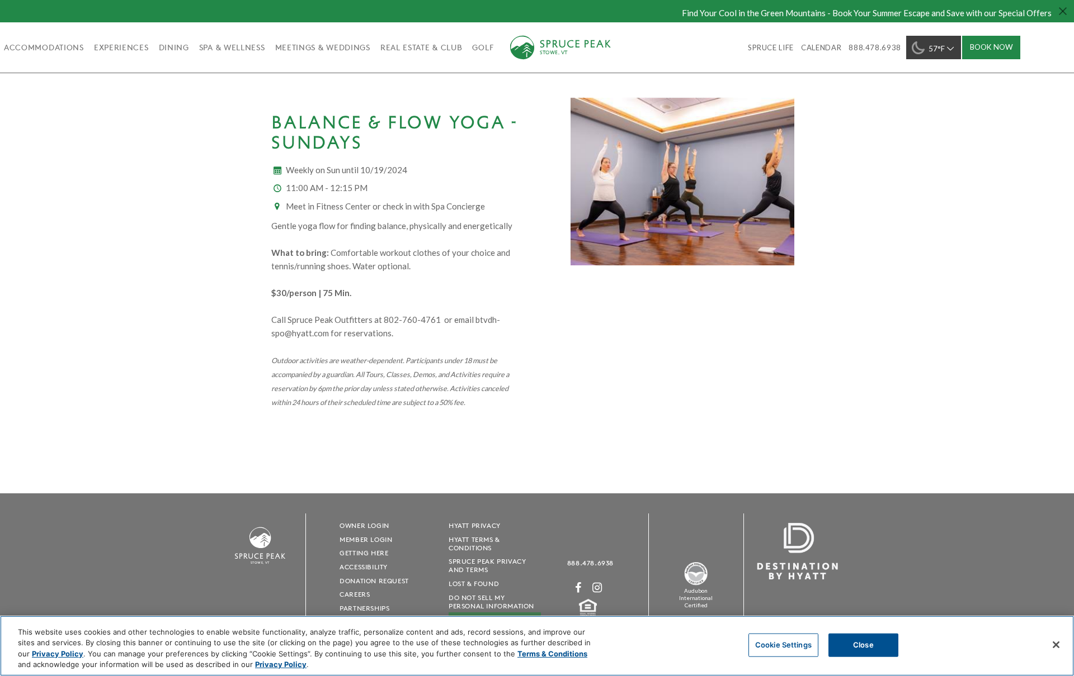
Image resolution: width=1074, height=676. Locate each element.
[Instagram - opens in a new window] (597, 587)
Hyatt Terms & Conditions (474, 543)
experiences (121, 47)
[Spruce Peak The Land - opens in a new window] (696, 583)
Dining (174, 47)
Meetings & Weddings (322, 47)
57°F (936, 48)
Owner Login (364, 525)
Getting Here (364, 553)
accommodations (44, 47)
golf (482, 47)
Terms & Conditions (552, 653)
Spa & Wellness (232, 47)
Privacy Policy (57, 653)
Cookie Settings (783, 644)
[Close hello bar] (1063, 11)
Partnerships (364, 608)
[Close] (1056, 644)
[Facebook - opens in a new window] (578, 587)
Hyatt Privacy (475, 525)
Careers (355, 594)
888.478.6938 (590, 563)
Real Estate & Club (421, 47)
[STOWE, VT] (260, 569)
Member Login (366, 539)
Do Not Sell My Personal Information (491, 601)
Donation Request (374, 581)
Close (863, 644)
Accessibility (364, 567)
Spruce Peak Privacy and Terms (487, 565)
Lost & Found (474, 583)
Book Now (991, 46)
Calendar (821, 47)
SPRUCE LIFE (771, 47)
